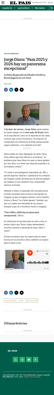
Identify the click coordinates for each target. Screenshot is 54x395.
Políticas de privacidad (32, 377)
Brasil (21, 301)
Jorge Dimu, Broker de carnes (23, 272)
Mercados (40, 8)
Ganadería (6, 8)
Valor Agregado (11, 54)
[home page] (27, 351)
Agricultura (23, 8)
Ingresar (50, 2)
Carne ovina (32, 301)
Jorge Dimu (9, 301)
